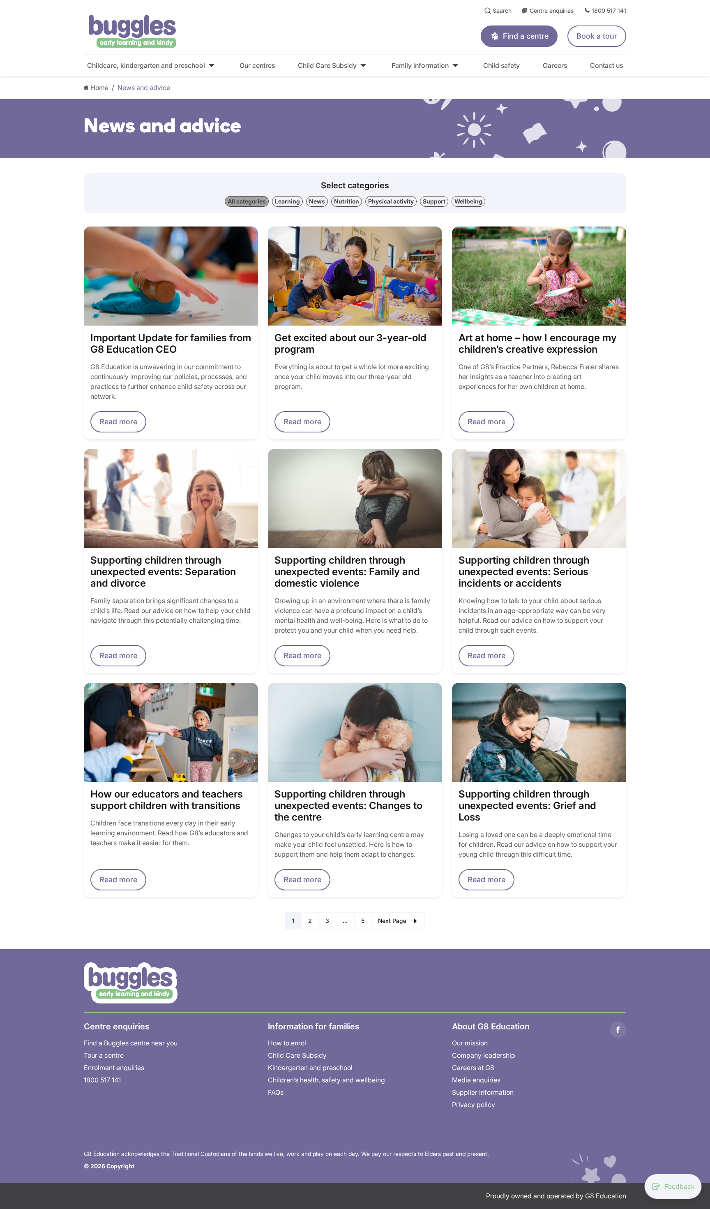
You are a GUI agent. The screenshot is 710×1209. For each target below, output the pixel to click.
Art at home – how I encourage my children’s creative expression (538, 343)
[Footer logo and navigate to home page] (131, 982)
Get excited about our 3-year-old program (350, 343)
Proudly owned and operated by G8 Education (556, 1196)
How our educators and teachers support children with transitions (166, 799)
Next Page (392, 920)
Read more (118, 421)
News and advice (144, 87)
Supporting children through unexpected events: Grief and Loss (527, 805)
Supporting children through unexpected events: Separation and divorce (163, 572)
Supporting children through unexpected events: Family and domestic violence (347, 572)
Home (99, 87)
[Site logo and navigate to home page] (207, 31)
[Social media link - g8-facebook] (618, 1030)
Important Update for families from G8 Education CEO (170, 343)
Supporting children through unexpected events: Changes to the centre (348, 805)
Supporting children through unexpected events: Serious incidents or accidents (524, 572)
